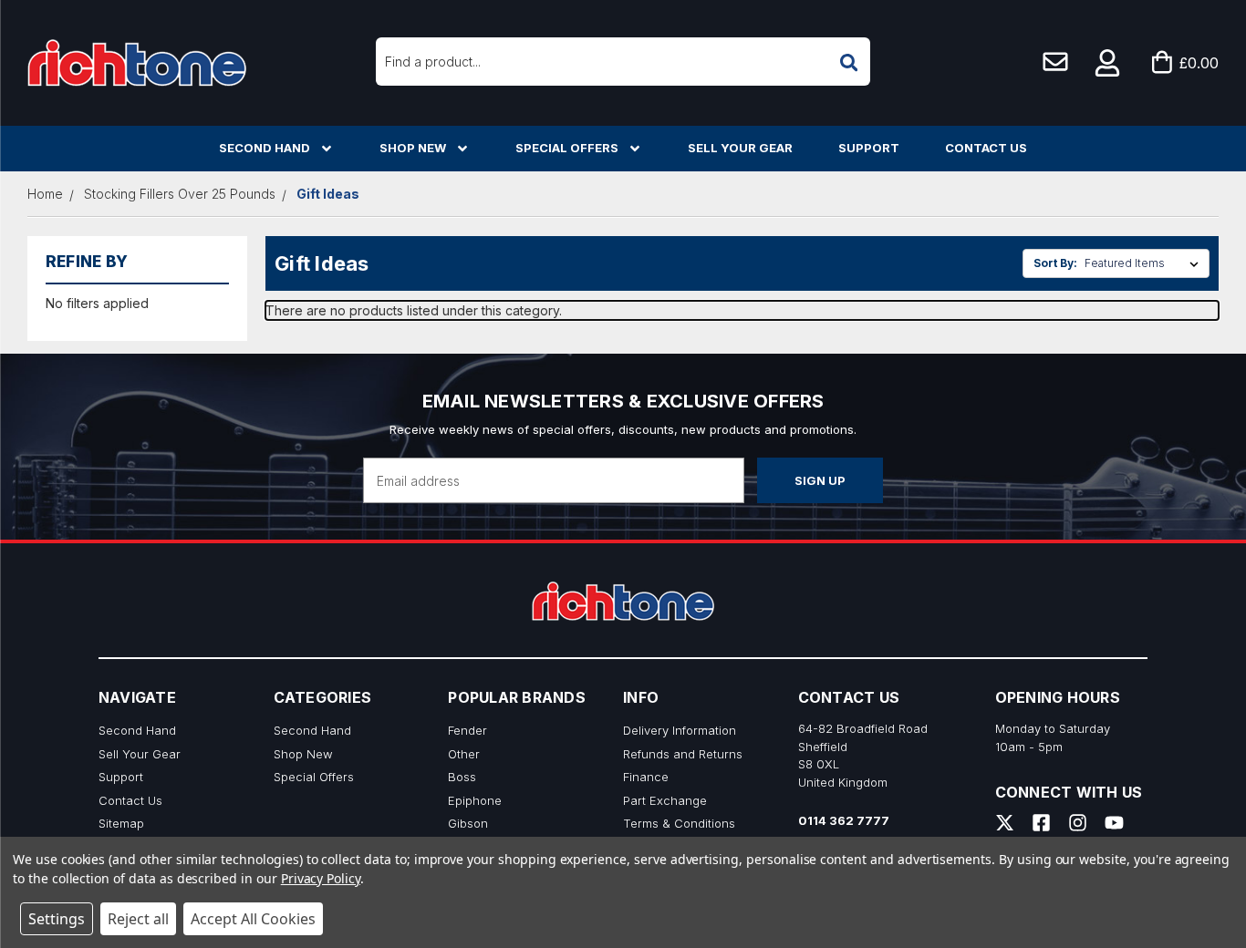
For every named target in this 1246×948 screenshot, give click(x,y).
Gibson (468, 823)
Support (868, 147)
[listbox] (1145, 263)
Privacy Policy (320, 878)
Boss (462, 776)
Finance (646, 776)
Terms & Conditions (679, 823)
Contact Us (986, 147)
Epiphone (475, 800)
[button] (1108, 63)
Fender (467, 730)
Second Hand (264, 147)
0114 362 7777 (843, 820)
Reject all (138, 919)
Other (464, 754)
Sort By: (1055, 263)
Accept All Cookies (253, 919)
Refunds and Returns (682, 754)
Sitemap (121, 823)
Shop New (412, 147)
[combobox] (623, 61)
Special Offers (566, 147)
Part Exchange (665, 800)
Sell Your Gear (740, 147)
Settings (56, 919)
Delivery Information (679, 730)
